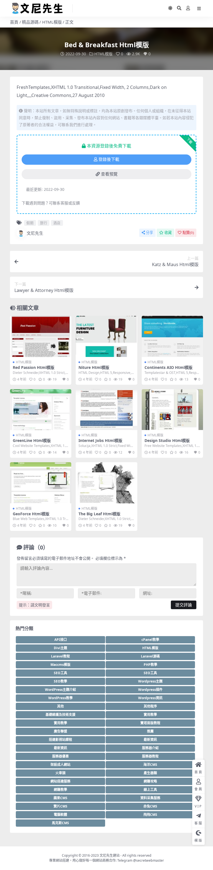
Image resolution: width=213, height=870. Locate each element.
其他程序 (150, 706)
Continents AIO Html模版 (168, 367)
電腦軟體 (60, 814)
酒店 (56, 222)
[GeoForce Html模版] (40, 482)
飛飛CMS (150, 814)
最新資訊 (150, 739)
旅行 (43, 222)
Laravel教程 (60, 656)
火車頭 (60, 773)
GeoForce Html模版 (31, 513)
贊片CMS (60, 806)
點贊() (188, 233)
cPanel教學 (150, 639)
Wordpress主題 (150, 681)
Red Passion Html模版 (33, 367)
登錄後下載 (108, 159)
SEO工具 (60, 673)
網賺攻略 (150, 781)
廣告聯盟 (60, 731)
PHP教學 (150, 664)
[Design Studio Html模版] (172, 409)
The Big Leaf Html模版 (99, 513)
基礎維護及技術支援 (60, 714)
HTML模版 (52, 22)
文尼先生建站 (110, 855)
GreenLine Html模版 (32, 440)
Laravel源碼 (150, 656)
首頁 (14, 22)
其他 (60, 706)
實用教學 (150, 714)
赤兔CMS (150, 806)
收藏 (168, 233)
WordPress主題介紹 (60, 689)
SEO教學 (60, 681)
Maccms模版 (60, 664)
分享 (149, 233)
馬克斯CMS (60, 823)
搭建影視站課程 (60, 739)
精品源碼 (30, 22)
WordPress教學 (60, 698)
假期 (30, 222)
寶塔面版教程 (150, 723)
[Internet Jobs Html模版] (106, 409)
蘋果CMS (60, 798)
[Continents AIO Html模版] (172, 336)
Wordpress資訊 (150, 698)
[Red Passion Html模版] (40, 336)
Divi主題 (60, 648)
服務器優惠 (60, 756)
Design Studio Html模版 (167, 440)
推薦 (150, 731)
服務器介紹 (150, 748)
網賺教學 (60, 789)
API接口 (60, 639)
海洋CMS (150, 764)
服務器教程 (150, 756)
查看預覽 (109, 174)
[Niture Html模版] (106, 336)
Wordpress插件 (150, 689)
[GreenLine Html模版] (40, 409)
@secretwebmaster (148, 860)
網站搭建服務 (60, 781)
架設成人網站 (60, 764)
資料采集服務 (150, 798)
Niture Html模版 (93, 367)
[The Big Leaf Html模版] (106, 482)
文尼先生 (35, 233)
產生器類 (150, 773)
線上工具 (150, 789)
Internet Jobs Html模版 (100, 440)
